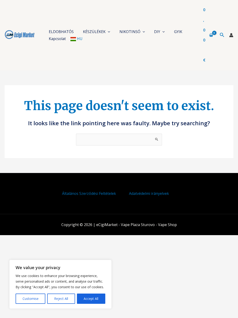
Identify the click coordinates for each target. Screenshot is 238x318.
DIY (157, 31)
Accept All (91, 298)
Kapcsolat (57, 38)
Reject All (61, 298)
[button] (222, 35)
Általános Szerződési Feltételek (89, 193)
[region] (60, 284)
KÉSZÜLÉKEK (94, 31)
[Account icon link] (231, 35)
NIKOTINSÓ (129, 31)
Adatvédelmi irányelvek (149, 193)
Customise (31, 298)
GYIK (178, 31)
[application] (108, 31)
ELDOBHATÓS (61, 31)
